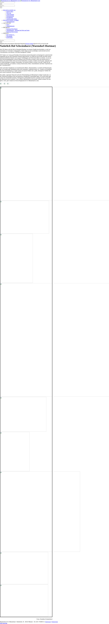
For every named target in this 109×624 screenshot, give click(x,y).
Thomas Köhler (29, 43)
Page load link (3, 623)
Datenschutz (55, 621)
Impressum (48, 621)
